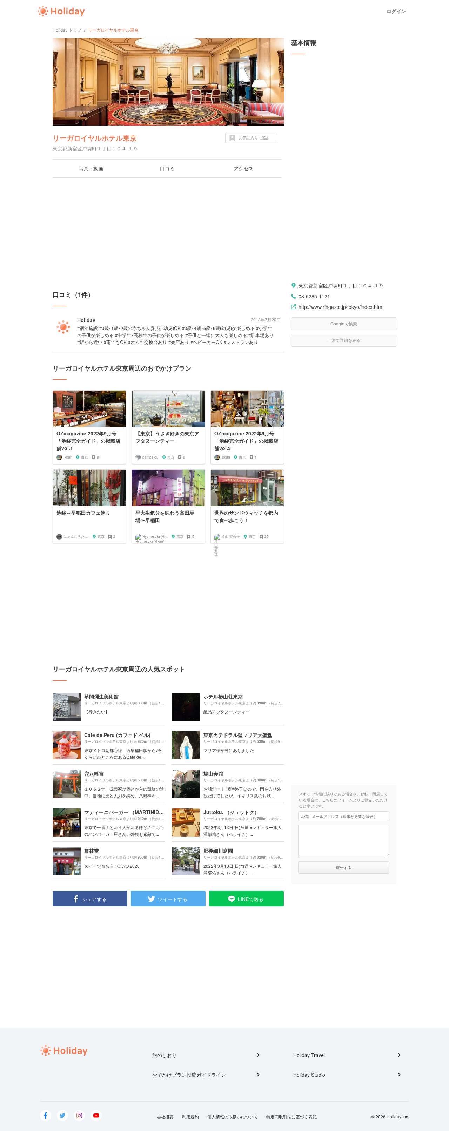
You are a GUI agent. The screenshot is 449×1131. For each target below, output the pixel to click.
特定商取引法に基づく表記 (291, 1116)
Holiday (61, 11)
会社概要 (165, 1116)
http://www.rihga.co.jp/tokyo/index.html (341, 306)
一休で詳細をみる (344, 340)
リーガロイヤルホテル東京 (95, 138)
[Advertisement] (168, 234)
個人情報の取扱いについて (232, 1116)
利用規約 (190, 1116)
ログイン (396, 11)
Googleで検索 (343, 323)
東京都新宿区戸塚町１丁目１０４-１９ (341, 285)
